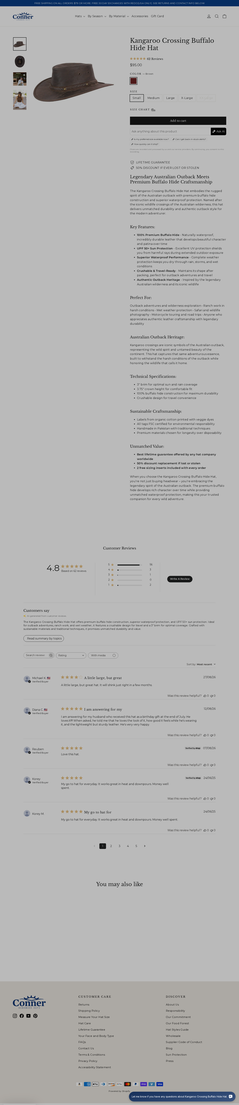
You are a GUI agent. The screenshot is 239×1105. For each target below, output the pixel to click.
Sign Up (85, 572)
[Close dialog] (183, 506)
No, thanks (85, 584)
